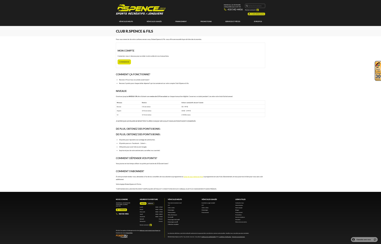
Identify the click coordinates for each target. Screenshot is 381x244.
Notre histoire (239, 205)
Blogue (237, 210)
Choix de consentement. (238, 237)
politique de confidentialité (209, 237)
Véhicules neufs (126, 21)
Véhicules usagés (154, 21)
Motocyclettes (172, 212)
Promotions (206, 21)
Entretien (237, 219)
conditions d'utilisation (225, 237)
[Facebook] (257, 10)
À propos (258, 21)
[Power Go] (138, 236)
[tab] (143, 203)
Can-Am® (170, 217)
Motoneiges (171, 210)
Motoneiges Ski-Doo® (173, 219)
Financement (181, 21)
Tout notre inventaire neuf (175, 203)
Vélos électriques (172, 215)
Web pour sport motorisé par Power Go (150, 230)
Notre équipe (238, 207)
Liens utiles (240, 199)
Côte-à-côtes (171, 207)
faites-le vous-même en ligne (193, 176)
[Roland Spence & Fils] (140, 9)
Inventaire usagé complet (208, 203)
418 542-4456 (235, 9)
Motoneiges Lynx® (173, 222)
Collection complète (173, 224)
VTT (169, 205)
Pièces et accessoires (241, 222)
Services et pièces (232, 21)
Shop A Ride (129, 233)
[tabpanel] (151, 214)
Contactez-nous (239, 203)
